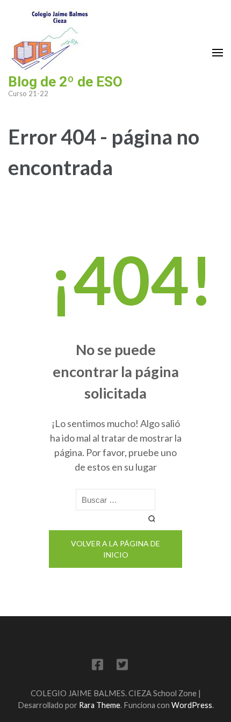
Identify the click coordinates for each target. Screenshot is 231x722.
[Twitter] (122, 666)
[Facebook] (97, 666)
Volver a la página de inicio (115, 549)
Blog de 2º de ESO (65, 82)
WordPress (191, 705)
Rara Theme (99, 705)
